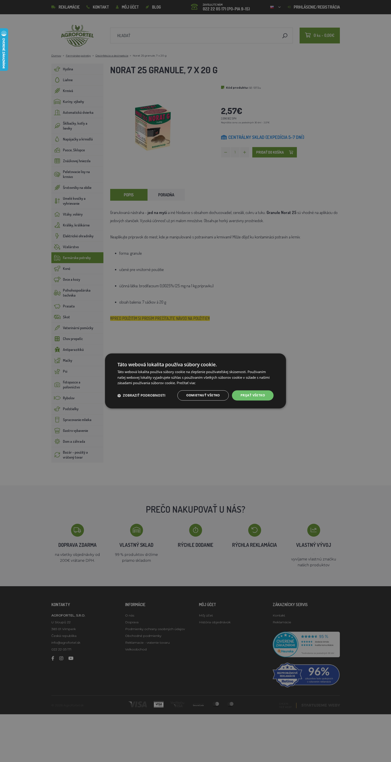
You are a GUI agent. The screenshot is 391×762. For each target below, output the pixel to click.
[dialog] (195, 380)
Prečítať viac (186, 383)
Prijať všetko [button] (253, 395)
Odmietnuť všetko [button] (203, 395)
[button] (141, 395)
